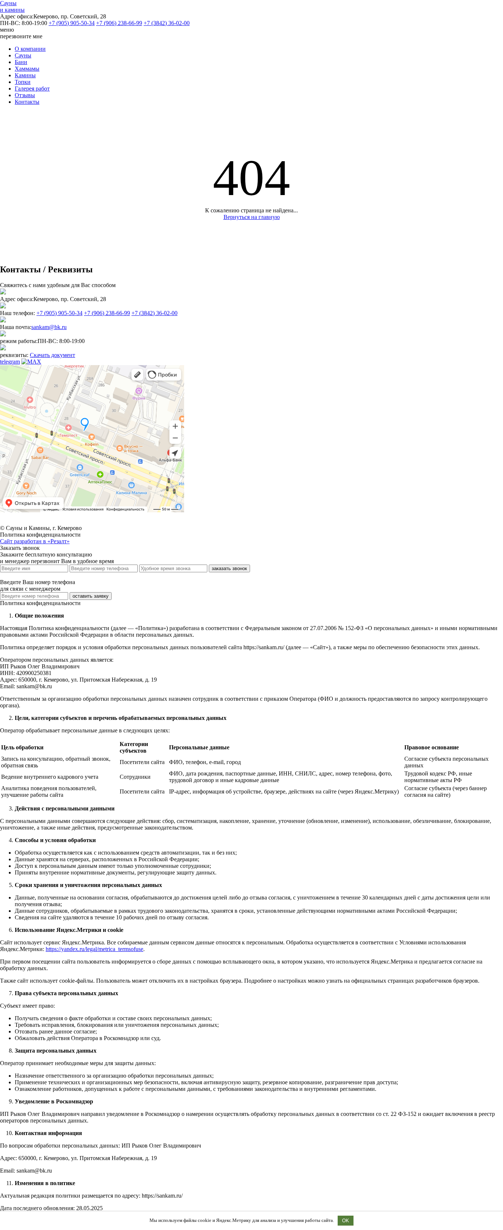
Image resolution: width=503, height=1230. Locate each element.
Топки (23, 82)
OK (345, 1220)
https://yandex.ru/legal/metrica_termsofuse (94, 949)
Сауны (23, 55)
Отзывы (25, 95)
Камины (25, 75)
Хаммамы (27, 69)
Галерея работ (32, 88)
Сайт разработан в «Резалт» (35, 541)
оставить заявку (91, 596)
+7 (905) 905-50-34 (72, 23)
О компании (30, 49)
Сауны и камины (12, 6)
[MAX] (31, 361)
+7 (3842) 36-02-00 (167, 23)
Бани (21, 62)
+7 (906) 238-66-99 (119, 23)
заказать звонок (229, 568)
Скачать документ (52, 355)
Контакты (27, 102)
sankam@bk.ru (49, 327)
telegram (10, 361)
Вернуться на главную (252, 217)
